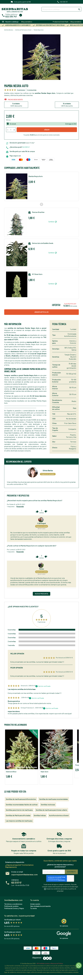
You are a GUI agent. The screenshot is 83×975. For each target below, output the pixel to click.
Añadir (46, 130)
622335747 (26, 147)
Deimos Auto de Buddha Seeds (42, 243)
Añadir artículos (41, 312)
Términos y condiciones (13, 904)
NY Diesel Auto (37, 274)
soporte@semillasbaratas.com (24, 874)
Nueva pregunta (41, 594)
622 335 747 (64, 2)
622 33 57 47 (16, 882)
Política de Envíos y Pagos (14, 908)
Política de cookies (11, 906)
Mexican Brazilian (38, 212)
